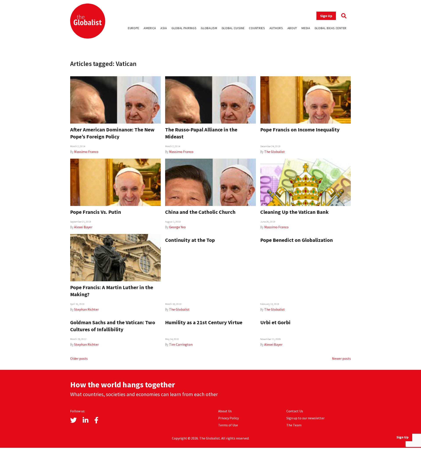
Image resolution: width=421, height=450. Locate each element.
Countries (257, 28)
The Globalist (274, 151)
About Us (225, 411)
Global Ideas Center (330, 28)
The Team (293, 425)
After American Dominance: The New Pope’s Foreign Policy (112, 133)
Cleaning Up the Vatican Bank (294, 212)
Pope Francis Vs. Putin (95, 212)
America (150, 28)
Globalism (209, 28)
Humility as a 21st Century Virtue (203, 322)
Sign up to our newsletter (305, 418)
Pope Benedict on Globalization (296, 240)
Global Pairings (184, 28)
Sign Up (326, 16)
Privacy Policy (228, 418)
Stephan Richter (86, 309)
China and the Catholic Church (200, 212)
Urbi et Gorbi (275, 322)
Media (305, 28)
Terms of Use (228, 425)
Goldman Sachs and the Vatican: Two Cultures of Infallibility (112, 326)
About (292, 28)
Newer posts (341, 358)
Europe (133, 28)
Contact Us (294, 411)
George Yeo (177, 227)
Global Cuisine (233, 28)
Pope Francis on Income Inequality (300, 129)
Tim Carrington (181, 344)
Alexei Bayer (83, 227)
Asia (164, 28)
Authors (276, 28)
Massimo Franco (86, 151)
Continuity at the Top (190, 240)
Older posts (79, 358)
